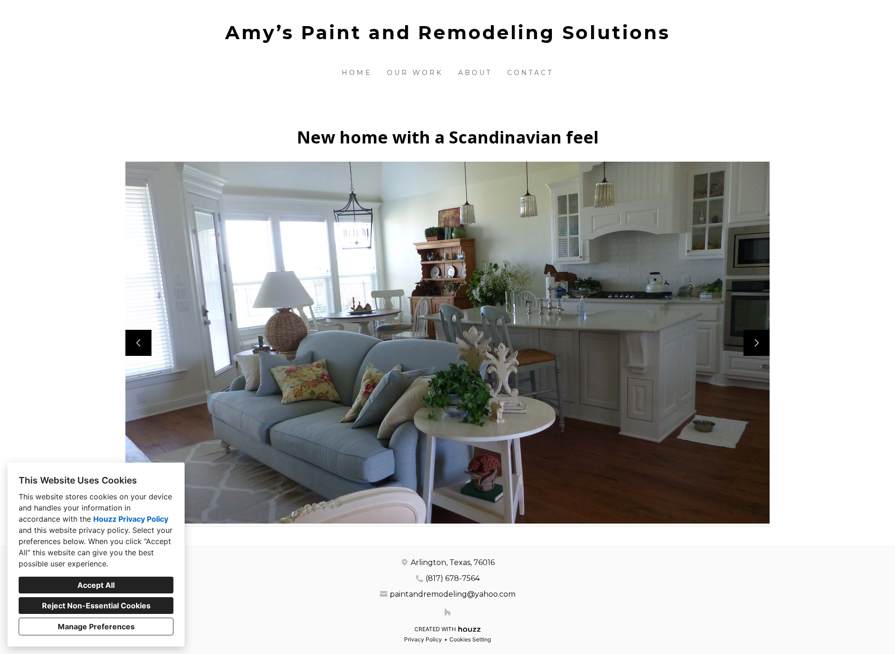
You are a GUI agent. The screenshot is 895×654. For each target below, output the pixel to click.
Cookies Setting (470, 639)
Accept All (96, 585)
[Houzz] (447, 612)
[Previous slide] (138, 343)
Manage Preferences (96, 626)
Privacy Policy (423, 639)
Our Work (415, 72)
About (475, 72)
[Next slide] (757, 343)
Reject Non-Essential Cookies (96, 605)
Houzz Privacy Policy (130, 519)
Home (357, 72)
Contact (530, 72)
